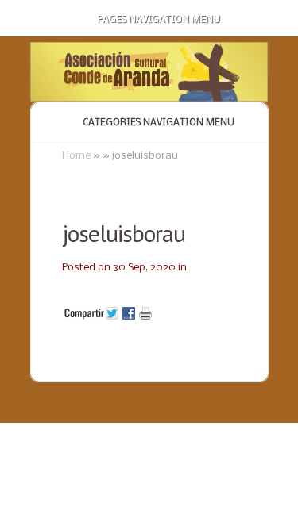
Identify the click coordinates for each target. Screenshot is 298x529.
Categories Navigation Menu (158, 123)
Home (76, 156)
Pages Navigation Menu (158, 20)
